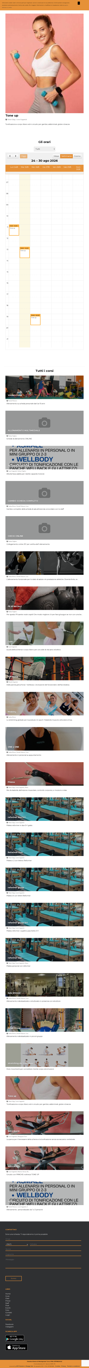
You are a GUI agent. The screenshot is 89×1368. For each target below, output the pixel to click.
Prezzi (7, 1301)
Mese (56, 156)
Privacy (63, 1366)
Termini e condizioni (73, 1366)
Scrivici (13, 1278)
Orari (7, 1298)
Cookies (57, 1366)
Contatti (8, 1313)
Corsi (7, 1296)
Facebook (9, 1324)
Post (7, 1306)
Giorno (77, 156)
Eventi (7, 1308)
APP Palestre (20, 1366)
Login (7, 1315)
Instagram (9, 1327)
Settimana (66, 156)
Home (8, 1294)
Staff (7, 1303)
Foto (7, 1310)
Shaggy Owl (29, 1366)
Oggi (23, 156)
